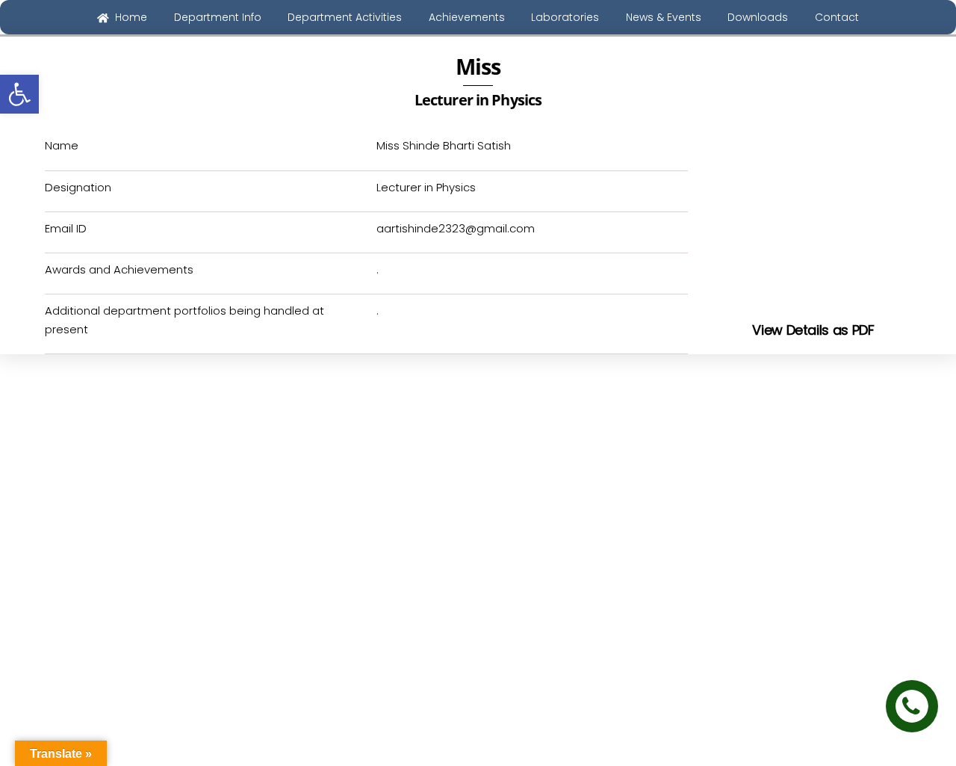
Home (129, 17)
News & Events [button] (663, 17)
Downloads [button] (757, 17)
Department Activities (345, 17)
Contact (837, 17)
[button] (19, 94)
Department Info (217, 17)
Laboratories (565, 17)
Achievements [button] (467, 17)
